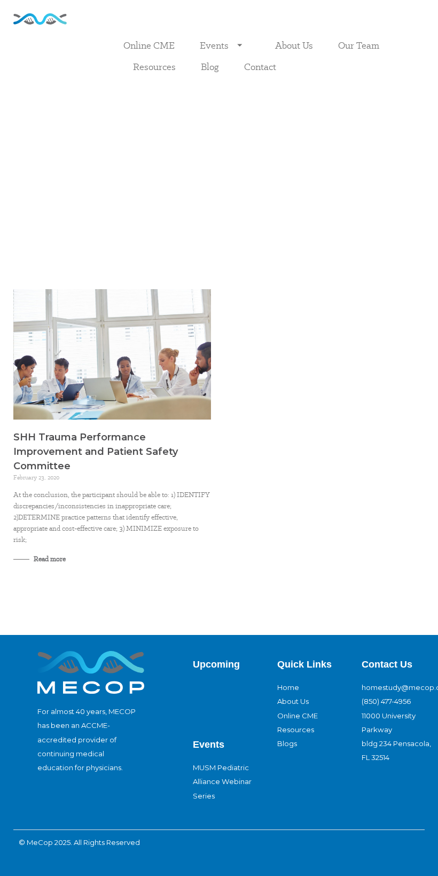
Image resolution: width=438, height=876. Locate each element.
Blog (210, 66)
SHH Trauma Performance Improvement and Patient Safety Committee (95, 451)
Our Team (358, 45)
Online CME (149, 45)
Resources (154, 66)
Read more (49, 558)
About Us (294, 45)
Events (214, 45)
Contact (260, 66)
